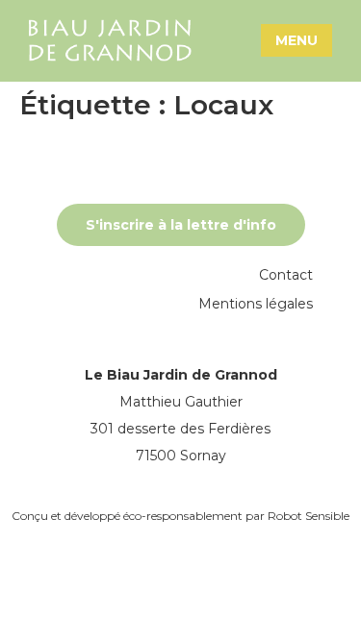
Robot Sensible (308, 515)
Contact (286, 275)
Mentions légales (255, 303)
